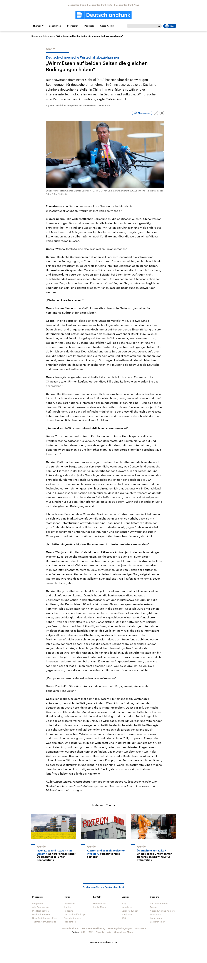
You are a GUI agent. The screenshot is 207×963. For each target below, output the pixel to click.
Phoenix (100, 932)
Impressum (141, 928)
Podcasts (89, 26)
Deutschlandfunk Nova (127, 4)
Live (172, 26)
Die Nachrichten (40, 910)
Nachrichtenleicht (41, 914)
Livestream (69, 903)
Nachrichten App (72, 918)
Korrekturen (156, 918)
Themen (37, 26)
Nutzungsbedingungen (120, 928)
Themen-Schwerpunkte (44, 921)
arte (109, 932)
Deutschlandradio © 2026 (103, 942)
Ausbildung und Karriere (162, 910)
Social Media (99, 907)
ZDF (90, 932)
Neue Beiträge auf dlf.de (44, 918)
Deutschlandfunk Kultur (101, 4)
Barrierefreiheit (157, 921)
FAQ (124, 903)
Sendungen (55, 26)
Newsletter (127, 907)
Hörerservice (99, 903)
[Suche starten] (158, 26)
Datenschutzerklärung (93, 928)
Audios (67, 907)
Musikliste (127, 914)
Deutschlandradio (77, 4)
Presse (153, 907)
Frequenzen (70, 921)
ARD (83, 932)
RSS (124, 918)
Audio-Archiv (107, 26)
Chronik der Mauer (124, 932)
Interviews (48, 36)
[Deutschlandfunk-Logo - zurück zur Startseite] (103, 15)
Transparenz (156, 914)
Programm (72, 26)
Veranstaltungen (130, 910)
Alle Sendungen (40, 907)
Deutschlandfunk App (75, 914)
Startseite (35, 36)
